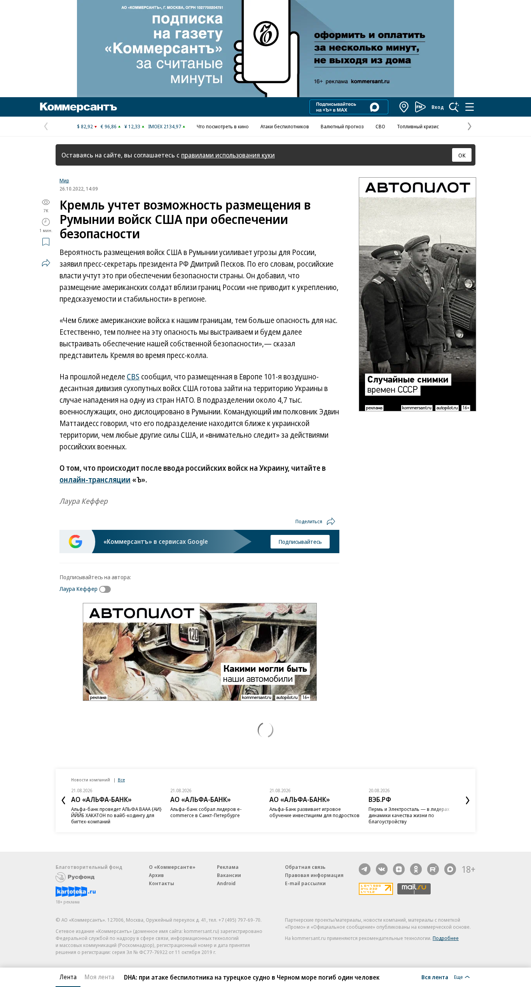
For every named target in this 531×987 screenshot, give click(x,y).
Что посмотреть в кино (223, 126)
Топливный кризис (418, 126)
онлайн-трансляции (95, 480)
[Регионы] (404, 107)
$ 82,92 (85, 126)
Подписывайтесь (300, 541)
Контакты (161, 883)
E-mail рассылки (305, 883)
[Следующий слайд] (467, 800)
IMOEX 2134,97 (164, 126)
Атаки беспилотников (284, 126)
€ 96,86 (109, 126)
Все (121, 780)
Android (226, 883)
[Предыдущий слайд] (63, 800)
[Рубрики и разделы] (469, 107)
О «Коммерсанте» (172, 866)
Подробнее (446, 938)
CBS (133, 377)
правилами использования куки (228, 154)
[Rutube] (433, 869)
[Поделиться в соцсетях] (46, 262)
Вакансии (229, 875)
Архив (156, 875)
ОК (462, 155)
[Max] (450, 869)
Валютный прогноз (342, 126)
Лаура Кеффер (78, 588)
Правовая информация (314, 875)
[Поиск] (454, 107)
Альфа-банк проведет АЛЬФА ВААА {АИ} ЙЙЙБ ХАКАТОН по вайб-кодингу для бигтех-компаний (116, 815)
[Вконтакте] (382, 869)
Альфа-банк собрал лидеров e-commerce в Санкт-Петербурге (206, 812)
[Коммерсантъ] (78, 106)
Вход (437, 106)
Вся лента (434, 977)
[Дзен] (399, 869)
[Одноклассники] (416, 869)
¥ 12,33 (132, 126)
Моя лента (99, 977)
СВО (380, 126)
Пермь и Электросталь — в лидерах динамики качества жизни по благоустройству (409, 815)
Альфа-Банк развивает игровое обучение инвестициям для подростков (314, 812)
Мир (64, 180)
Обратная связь (305, 866)
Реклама (228, 866)
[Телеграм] (364, 869)
